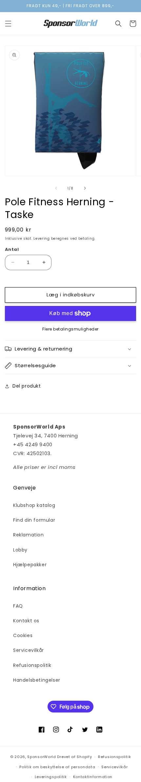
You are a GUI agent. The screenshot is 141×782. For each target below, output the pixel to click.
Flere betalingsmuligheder (70, 329)
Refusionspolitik (32, 665)
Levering (41, 238)
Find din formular (34, 520)
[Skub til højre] (85, 188)
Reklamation (28, 534)
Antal (12, 249)
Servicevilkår (28, 650)
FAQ (18, 606)
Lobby (20, 550)
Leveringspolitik (51, 776)
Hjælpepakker (30, 564)
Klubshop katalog (34, 505)
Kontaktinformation (93, 776)
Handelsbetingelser (36, 680)
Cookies (22, 635)
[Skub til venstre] (56, 188)
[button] (8, 23)
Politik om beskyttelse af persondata (57, 767)
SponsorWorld (41, 756)
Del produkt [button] (26, 386)
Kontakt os (26, 620)
